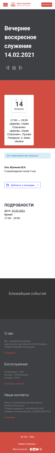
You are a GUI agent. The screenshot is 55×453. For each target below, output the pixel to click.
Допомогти (46, 5)
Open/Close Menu (5, 4)
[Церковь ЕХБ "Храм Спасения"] (25, 4)
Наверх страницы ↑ (27, 444)
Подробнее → (11, 353)
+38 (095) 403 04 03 (41, 411)
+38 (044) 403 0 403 (34, 408)
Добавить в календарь (23, 184)
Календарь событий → (15, 383)
